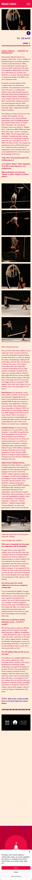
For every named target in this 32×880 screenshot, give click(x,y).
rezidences (20, 699)
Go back (25, 38)
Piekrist (16, 868)
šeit (3, 863)
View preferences (16, 876)
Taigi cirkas (19, 701)
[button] (29, 851)
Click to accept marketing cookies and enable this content (16, 520)
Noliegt (16, 872)
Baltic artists (12, 699)
